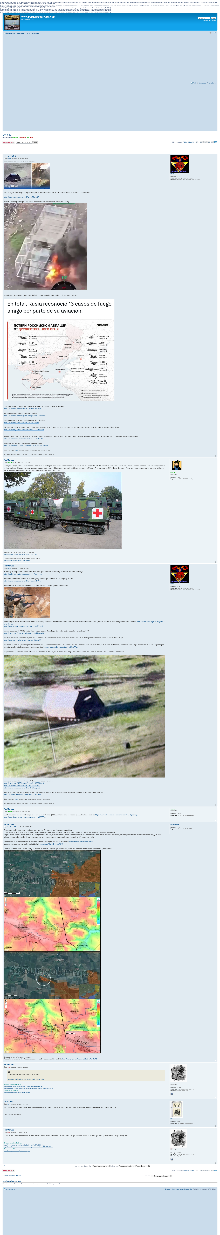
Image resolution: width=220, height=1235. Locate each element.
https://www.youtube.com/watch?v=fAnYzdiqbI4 (21, 423)
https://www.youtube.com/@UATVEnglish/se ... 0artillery (24, 416)
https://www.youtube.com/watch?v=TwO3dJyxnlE (22, 788)
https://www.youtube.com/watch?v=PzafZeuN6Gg (22, 581)
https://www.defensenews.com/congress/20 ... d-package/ (116, 815)
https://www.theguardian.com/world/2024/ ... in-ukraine (24, 430)
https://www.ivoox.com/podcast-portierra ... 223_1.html (20, 554)
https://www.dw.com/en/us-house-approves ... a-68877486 (25, 817)
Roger (9, 158)
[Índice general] (12, 21)
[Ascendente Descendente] (143, 1166)
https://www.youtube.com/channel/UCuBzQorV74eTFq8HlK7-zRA (24, 1086)
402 (212, 142)
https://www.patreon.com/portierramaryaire (17, 560)
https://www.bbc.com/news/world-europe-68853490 (22, 640)
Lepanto (15, 137)
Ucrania (7, 134)
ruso (9, 1104)
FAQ (194, 83)
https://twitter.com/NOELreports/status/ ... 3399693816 (24, 783)
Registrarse (202, 83)
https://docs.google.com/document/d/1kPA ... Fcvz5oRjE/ (79, 1059)
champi (10, 811)
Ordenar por (114, 1166)
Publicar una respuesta (6, 142)
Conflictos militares (32, 33)
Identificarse (212, 83)
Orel (31, 137)
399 (201, 142)
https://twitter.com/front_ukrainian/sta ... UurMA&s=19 (24, 633)
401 (208, 142)
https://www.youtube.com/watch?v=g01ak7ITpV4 (61, 647)
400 (205, 142)
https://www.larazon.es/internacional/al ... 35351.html (23, 626)
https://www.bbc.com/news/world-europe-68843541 (22, 795)
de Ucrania (8, 1101)
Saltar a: (147, 1176)
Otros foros (20, 33)
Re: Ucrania (10, 156)
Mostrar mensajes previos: (83, 1166)
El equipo (167, 1189)
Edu (28, 137)
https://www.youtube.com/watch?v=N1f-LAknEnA (22, 786)
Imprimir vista (210, 33)
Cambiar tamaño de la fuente (214, 33)
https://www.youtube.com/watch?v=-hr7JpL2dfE (21, 197)
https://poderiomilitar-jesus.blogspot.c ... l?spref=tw (23, 574)
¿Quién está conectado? (12, 1181)
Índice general (10, 33)
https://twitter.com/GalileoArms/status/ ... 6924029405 (24, 439)
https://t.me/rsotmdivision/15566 (81, 842)
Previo (6, 1166)
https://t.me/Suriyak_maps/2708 (51, 844)
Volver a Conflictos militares (12, 1175)
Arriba (215, 456)
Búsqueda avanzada (209, 20)
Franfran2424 (12, 827)
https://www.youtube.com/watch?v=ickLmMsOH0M (23, 409)
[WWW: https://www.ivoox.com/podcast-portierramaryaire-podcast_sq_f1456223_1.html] (171, 1094)
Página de (188, 142)
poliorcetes (22, 137)
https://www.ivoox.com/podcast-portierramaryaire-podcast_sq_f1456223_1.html (28, 1088)
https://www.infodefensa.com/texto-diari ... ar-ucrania (26, 1079)
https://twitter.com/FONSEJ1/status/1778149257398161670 (26, 446)
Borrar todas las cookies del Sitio (182, 1189)
